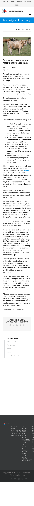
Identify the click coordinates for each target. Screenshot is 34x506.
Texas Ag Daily (12, 341)
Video (9, 349)
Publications (11, 345)
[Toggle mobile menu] (30, 15)
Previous (21, 30)
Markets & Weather (14, 356)
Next (28, 30)
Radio (9, 352)
